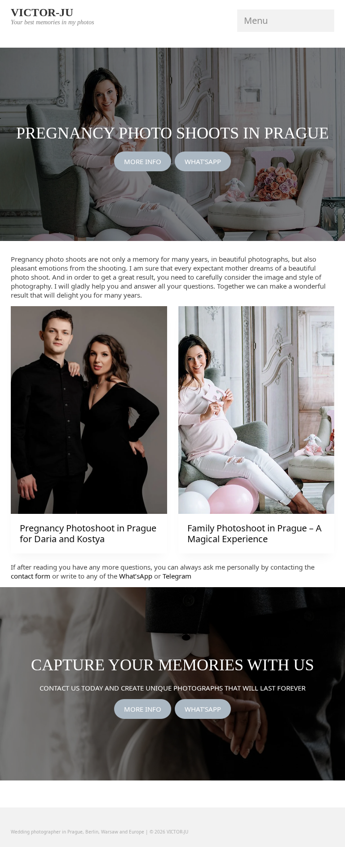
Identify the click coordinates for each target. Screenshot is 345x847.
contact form (30, 575)
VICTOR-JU (42, 12)
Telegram (177, 575)
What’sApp (135, 575)
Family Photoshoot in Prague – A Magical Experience (254, 533)
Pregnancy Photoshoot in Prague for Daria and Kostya (88, 533)
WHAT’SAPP (203, 161)
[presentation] (89, 410)
